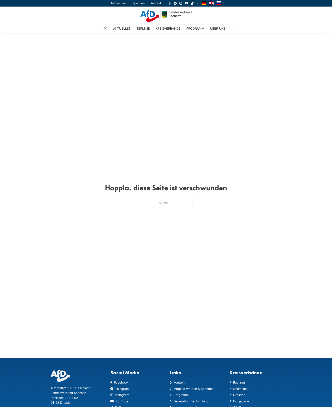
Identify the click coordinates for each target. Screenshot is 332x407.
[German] (204, 3)
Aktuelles (122, 28)
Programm (195, 28)
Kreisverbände (168, 28)
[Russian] (219, 3)
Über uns (218, 28)
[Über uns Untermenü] (227, 29)
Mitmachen (119, 3)
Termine (143, 28)
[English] (211, 3)
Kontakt (155, 3)
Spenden (138, 3)
